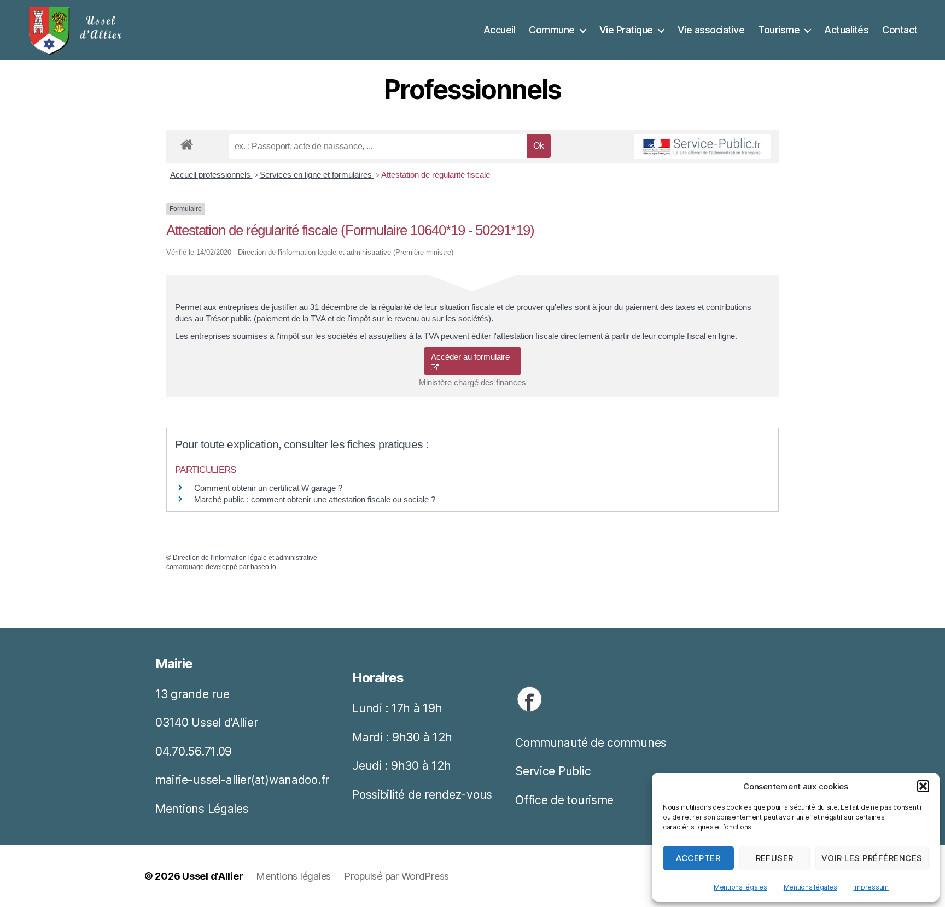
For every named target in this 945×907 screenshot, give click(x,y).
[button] (923, 786)
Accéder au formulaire (472, 356)
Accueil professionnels (211, 174)
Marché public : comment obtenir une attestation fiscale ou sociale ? (314, 499)
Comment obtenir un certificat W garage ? (268, 488)
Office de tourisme (564, 800)
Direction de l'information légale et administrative (245, 557)
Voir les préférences (872, 858)
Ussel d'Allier (212, 876)
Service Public (553, 771)
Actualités (846, 30)
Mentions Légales (202, 809)
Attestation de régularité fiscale (435, 174)
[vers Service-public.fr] (702, 146)
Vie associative (711, 30)
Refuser (775, 858)
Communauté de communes (591, 743)
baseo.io (263, 567)
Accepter (698, 858)
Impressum (871, 887)
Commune (552, 30)
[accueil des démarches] (186, 142)
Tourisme (779, 30)
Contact (900, 30)
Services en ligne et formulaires (317, 174)
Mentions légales (740, 887)
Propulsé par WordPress (396, 876)
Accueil (499, 30)
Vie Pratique (626, 30)
